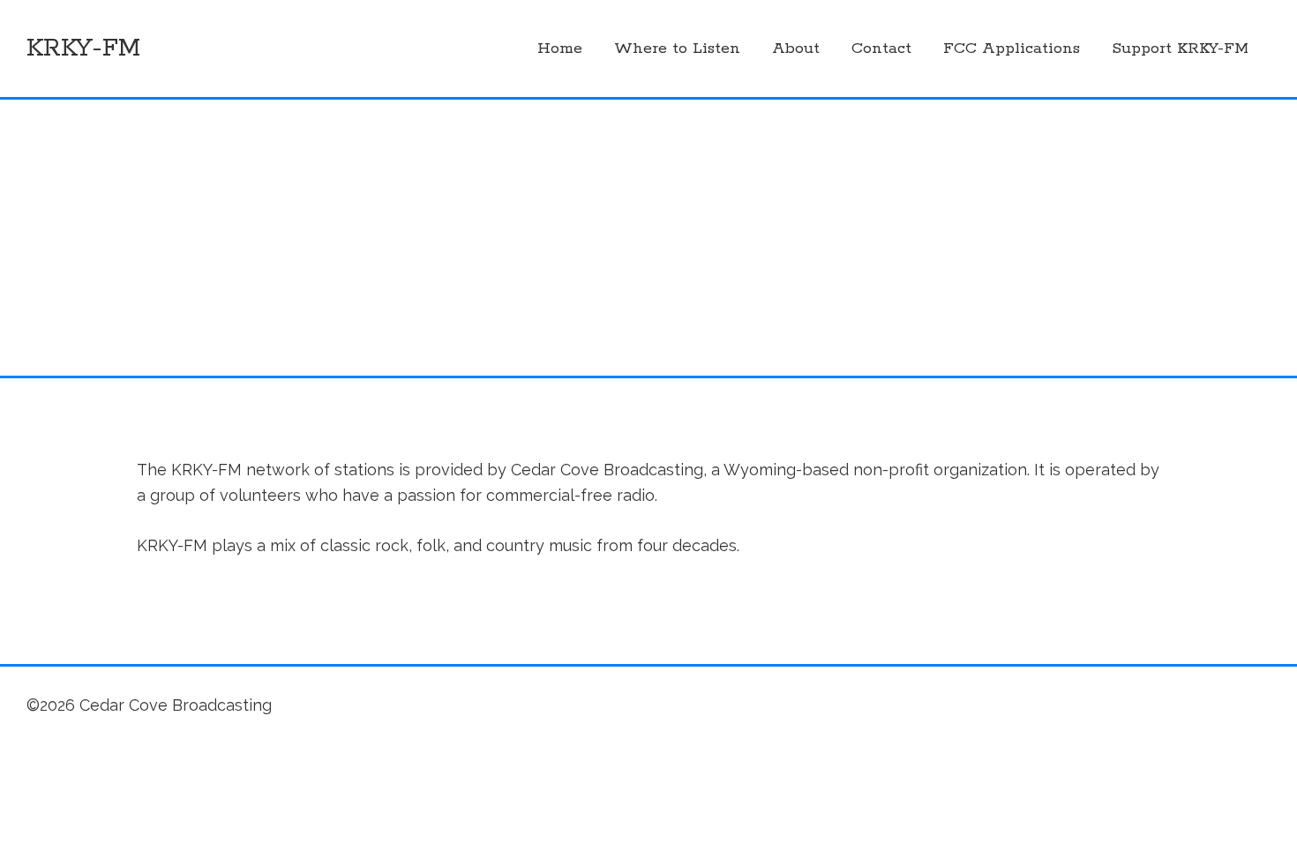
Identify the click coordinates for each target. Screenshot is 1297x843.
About (796, 48)
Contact (881, 48)
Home (559, 48)
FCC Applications (1011, 48)
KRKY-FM (83, 48)
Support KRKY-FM (1180, 48)
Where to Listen (677, 48)
